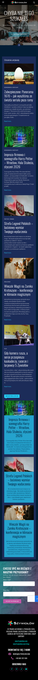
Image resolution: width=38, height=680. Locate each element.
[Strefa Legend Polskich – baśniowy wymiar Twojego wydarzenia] (19, 205)
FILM (5, 348)
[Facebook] (12, 669)
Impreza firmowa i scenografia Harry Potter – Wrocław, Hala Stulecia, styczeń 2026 (19, 160)
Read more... (8, 121)
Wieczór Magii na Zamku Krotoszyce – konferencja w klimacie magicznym (18, 290)
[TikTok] (21, 669)
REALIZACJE (7, 282)
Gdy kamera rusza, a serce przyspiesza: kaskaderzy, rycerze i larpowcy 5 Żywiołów (16, 359)
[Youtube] (26, 669)
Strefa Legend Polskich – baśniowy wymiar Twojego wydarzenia (18, 227)
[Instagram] (16, 669)
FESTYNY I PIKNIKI (9, 219)
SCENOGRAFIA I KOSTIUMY (11, 87)
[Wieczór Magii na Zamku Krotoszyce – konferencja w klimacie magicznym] (19, 268)
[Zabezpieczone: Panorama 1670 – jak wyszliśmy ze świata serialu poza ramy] (19, 74)
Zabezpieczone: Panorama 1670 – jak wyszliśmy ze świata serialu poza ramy (18, 95)
